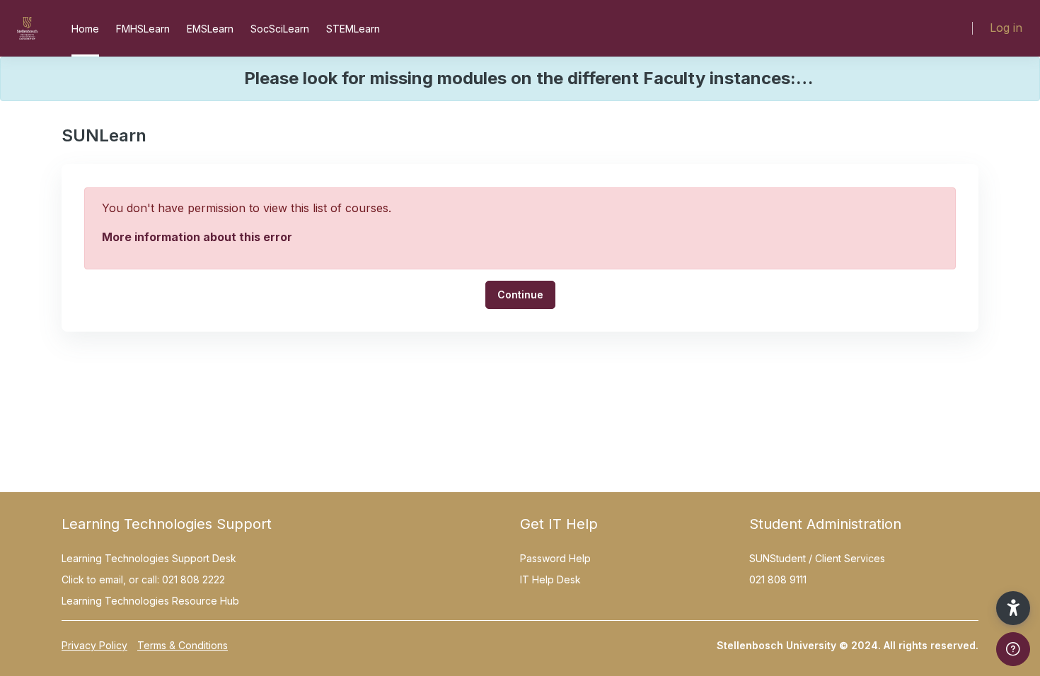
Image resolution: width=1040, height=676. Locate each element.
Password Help (555, 558)
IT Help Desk (550, 579)
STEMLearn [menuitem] (353, 29)
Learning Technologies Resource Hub (150, 601)
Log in (1006, 28)
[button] (1013, 608)
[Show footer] (1013, 649)
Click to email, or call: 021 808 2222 (143, 579)
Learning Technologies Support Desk (149, 558)
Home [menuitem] (85, 29)
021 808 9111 (778, 579)
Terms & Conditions (182, 645)
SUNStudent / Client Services (817, 558)
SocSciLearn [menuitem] (279, 29)
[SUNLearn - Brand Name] (27, 28)
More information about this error (197, 237)
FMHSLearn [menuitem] (143, 29)
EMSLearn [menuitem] (210, 29)
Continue (520, 295)
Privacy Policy (94, 645)
